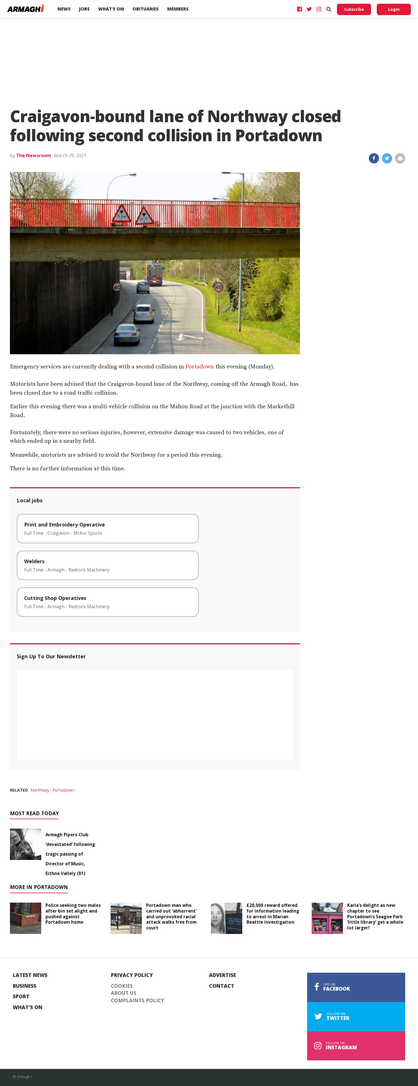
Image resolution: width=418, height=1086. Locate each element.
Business (24, 986)
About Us (123, 993)
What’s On (111, 9)
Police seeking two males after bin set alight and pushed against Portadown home (73, 913)
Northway (40, 790)
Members (178, 9)
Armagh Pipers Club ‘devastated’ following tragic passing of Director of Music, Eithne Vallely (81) (70, 854)
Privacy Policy (132, 975)
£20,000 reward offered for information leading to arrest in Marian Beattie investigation (273, 913)
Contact (221, 986)
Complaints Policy (137, 1000)
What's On (27, 1007)
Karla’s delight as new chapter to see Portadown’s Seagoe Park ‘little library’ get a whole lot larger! (375, 916)
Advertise (222, 975)
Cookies (122, 986)
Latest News (30, 975)
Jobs (84, 9)
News (64, 9)
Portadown (199, 366)
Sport (21, 996)
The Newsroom (33, 155)
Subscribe (354, 9)
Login (394, 9)
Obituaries (146, 9)
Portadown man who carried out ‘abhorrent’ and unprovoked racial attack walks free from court (171, 916)
